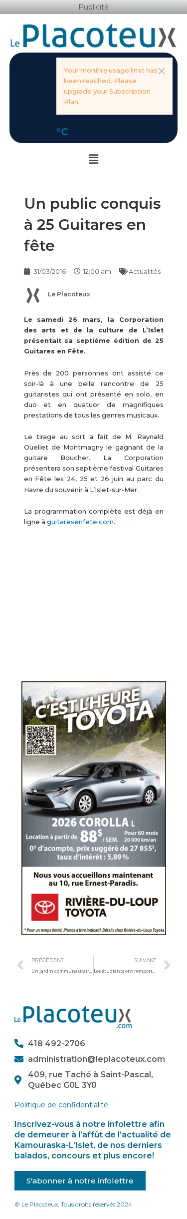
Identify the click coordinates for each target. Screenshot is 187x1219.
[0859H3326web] (93, 807)
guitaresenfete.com (80, 522)
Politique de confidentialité (61, 1104)
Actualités (145, 271)
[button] (161, 71)
